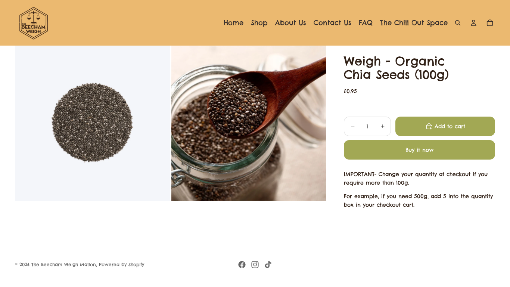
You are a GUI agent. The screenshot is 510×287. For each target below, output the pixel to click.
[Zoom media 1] (92, 123)
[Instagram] (255, 264)
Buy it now (419, 149)
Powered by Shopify (121, 264)
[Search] (458, 23)
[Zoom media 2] (248, 123)
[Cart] (490, 23)
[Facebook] (241, 264)
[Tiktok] (268, 264)
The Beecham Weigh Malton (63, 264)
